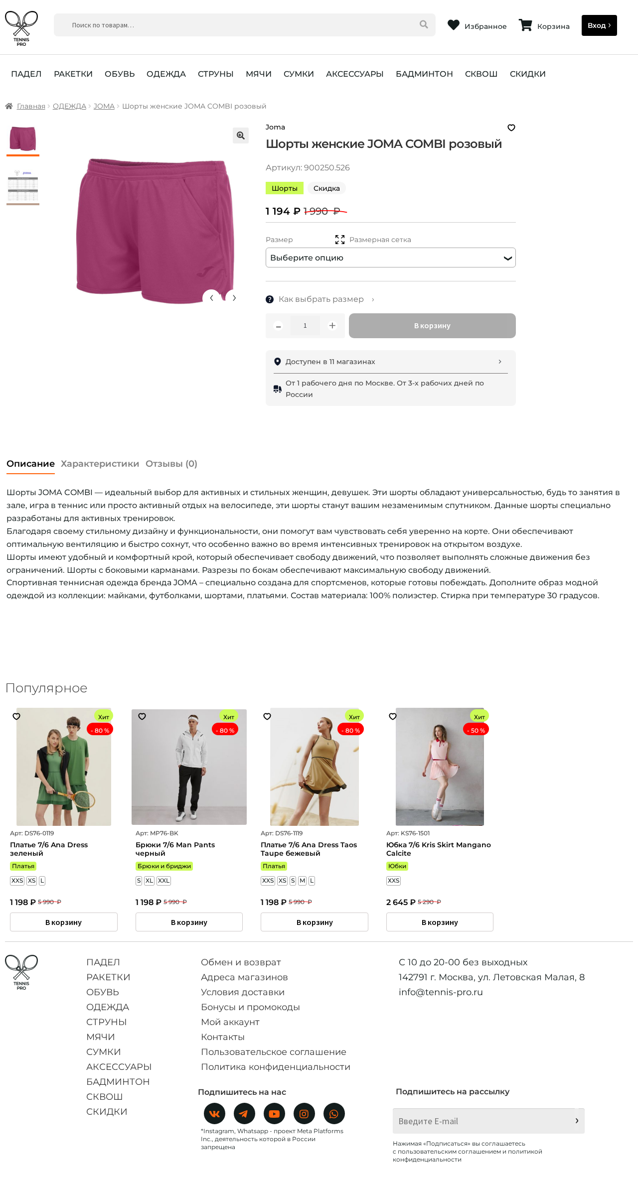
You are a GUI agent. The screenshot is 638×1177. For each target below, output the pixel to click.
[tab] (30, 461)
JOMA (104, 106)
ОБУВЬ (120, 74)
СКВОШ (481, 74)
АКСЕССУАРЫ (355, 74)
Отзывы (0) (171, 463)
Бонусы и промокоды (250, 1007)
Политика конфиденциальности (275, 1066)
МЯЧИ (259, 74)
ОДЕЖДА (166, 74)
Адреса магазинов (244, 977)
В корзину (432, 325)
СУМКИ (299, 74)
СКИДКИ (528, 74)
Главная (31, 106)
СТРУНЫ (216, 74)
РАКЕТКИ (73, 74)
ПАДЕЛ (26, 74)
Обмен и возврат (241, 962)
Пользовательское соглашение (273, 1051)
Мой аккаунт (230, 1022)
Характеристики (100, 463)
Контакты (223, 1037)
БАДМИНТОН (424, 74)
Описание (30, 463)
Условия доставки (243, 992)
